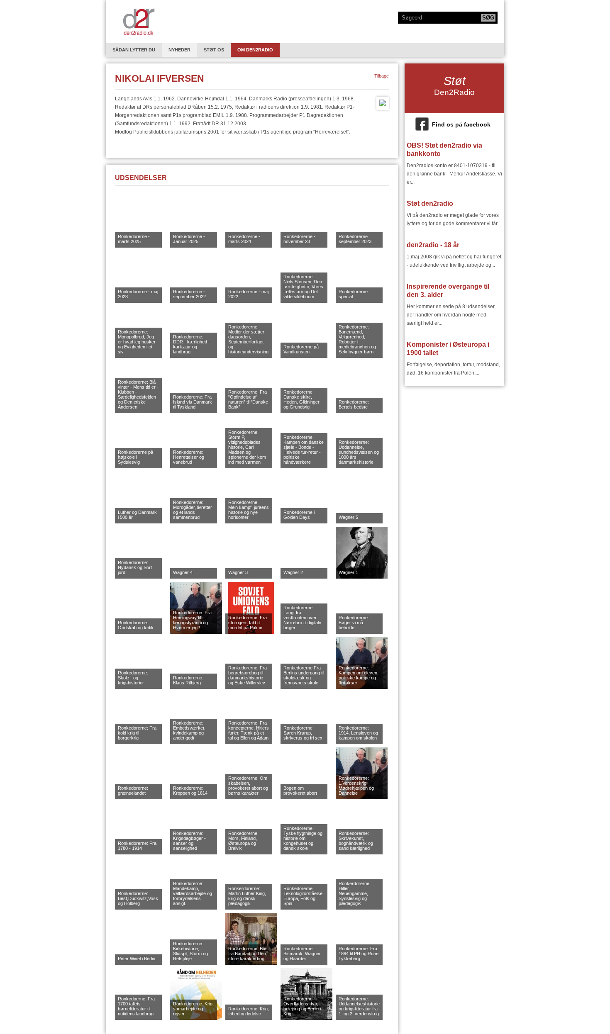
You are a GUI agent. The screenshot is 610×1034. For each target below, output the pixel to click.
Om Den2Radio (255, 49)
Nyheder (179, 49)
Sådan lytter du (133, 49)
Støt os (214, 49)
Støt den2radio (430, 203)
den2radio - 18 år (433, 244)
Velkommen (138, 21)
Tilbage (381, 75)
